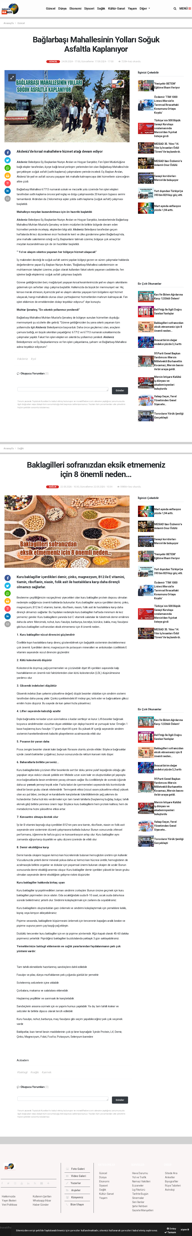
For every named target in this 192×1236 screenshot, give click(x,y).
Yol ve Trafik (139, 1177)
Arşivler (75, 1190)
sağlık (69, 946)
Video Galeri (78, 1176)
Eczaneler (138, 1185)
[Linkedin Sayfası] (29, 1183)
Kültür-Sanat (116, 8)
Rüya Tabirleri (173, 1185)
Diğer (144, 8)
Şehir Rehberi (140, 1206)
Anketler (170, 1177)
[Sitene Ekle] (49, 1183)
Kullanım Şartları (42, 1196)
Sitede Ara (171, 1173)
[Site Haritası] (43, 1183)
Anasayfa (9, 23)
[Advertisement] (162, 249)
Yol (21, 252)
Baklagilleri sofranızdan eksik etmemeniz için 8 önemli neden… (168, 326)
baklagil (41, 946)
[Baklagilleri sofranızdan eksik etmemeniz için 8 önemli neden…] (67, 531)
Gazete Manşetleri (142, 1210)
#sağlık (34, 1072)
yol (32, 176)
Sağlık (101, 8)
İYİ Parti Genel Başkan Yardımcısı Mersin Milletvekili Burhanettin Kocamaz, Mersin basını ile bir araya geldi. (168, 361)
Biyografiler (171, 1181)
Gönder (120, 390)
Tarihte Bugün (140, 1193)
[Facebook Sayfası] (3, 1183)
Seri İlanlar (138, 1202)
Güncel (50, 8)
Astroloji (169, 1189)
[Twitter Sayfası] (10, 1183)
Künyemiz (77, 1197)
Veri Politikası (9, 1204)
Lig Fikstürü (138, 1189)
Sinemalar (138, 1197)
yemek (31, 784)
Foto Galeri (78, 1168)
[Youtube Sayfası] (23, 1183)
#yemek (46, 1072)
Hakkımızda (8, 1196)
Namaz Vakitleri (141, 1181)
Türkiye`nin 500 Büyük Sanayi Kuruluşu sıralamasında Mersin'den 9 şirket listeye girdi (167, 128)
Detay (172, 1228)
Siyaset (89, 8)
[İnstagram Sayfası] (16, 1183)
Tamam (171, 1232)
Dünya (62, 8)
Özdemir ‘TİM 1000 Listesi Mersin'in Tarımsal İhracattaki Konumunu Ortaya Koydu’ (166, 104)
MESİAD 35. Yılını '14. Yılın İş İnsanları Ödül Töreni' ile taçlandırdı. (167, 147)
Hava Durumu (140, 1173)
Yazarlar (75, 1183)
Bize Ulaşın (77, 1204)
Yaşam (132, 8)
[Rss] (36, 1183)
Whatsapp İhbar (42, 1200)
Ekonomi (75, 8)
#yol (33, 358)
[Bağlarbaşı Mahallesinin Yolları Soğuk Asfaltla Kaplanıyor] (67, 105)
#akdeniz (22, 358)
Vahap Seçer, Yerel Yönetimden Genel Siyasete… (165, 400)
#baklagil (22, 1072)
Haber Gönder (41, 1204)
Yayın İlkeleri (9, 1200)
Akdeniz (22, 162)
